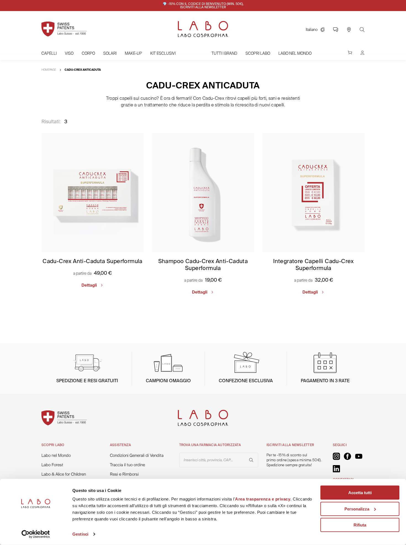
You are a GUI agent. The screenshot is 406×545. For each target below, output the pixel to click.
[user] (362, 55)
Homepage (48, 69)
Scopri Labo (258, 53)
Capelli (49, 53)
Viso (69, 53)
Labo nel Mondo (295, 53)
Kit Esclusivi (163, 53)
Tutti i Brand (224, 53)
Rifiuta (360, 525)
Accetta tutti (360, 492)
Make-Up (133, 53)
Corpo (88, 53)
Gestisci (80, 534)
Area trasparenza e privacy (262, 499)
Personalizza (356, 508)
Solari (110, 53)
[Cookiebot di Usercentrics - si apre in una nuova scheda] (36, 534)
